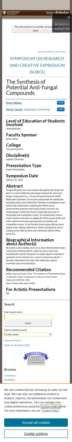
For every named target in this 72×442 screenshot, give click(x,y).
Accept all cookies (36, 422)
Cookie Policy (50, 410)
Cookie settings (50, 406)
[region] (36, 412)
